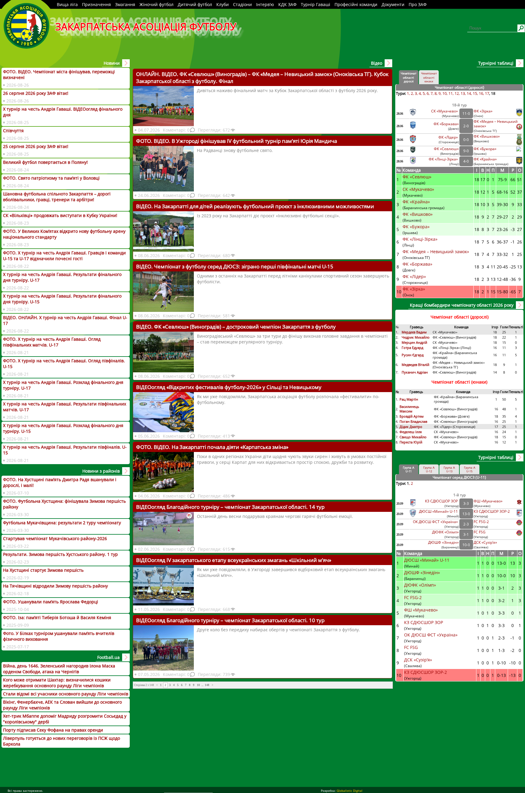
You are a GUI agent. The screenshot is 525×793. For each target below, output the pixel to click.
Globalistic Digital (349, 790)
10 (198, 685)
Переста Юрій (411, 442)
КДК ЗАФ (287, 4)
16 (481, 93)
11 (450, 93)
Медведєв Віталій (415, 364)
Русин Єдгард (413, 355)
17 (487, 93)
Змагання (125, 4)
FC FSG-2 (481, 521)
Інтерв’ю (265, 4)
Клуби (222, 4)
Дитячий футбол (195, 4)
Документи (393, 4)
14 (469, 93)
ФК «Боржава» (446, 124)
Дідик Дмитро (411, 426)
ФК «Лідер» (448, 137)
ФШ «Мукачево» (488, 501)
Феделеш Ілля (411, 431)
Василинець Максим (409, 408)
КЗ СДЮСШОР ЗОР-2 (492, 511)
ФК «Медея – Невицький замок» (436, 251)
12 (457, 93)
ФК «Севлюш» (446, 149)
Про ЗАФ (418, 4)
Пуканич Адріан (415, 372)
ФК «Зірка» (483, 111)
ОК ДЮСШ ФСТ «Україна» (436, 521)
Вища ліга (67, 4)
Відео (376, 63)
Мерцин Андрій (415, 342)
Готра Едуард (412, 347)
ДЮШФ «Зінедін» (443, 542)
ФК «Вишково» (487, 136)
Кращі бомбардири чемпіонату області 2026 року (461, 305)
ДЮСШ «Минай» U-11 (439, 511)
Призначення (96, 4)
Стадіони (242, 4)
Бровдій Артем (412, 416)
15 (475, 93)
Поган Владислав (414, 421)
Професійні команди (356, 4)
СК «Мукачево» (445, 111)
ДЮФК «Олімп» (445, 532)
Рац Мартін (409, 399)
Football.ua (108, 657)
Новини (112, 63)
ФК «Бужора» (485, 149)
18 (493, 93)
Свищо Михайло (413, 437)
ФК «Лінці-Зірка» (444, 159)
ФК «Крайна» (486, 159)
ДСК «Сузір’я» (485, 542)
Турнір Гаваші (315, 4)
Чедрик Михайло (416, 337)
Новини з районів (101, 471)
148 (207, 685)
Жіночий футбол (156, 4)
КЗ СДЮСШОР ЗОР (442, 501)
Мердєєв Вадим (414, 332)
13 (463, 93)
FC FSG (480, 532)
